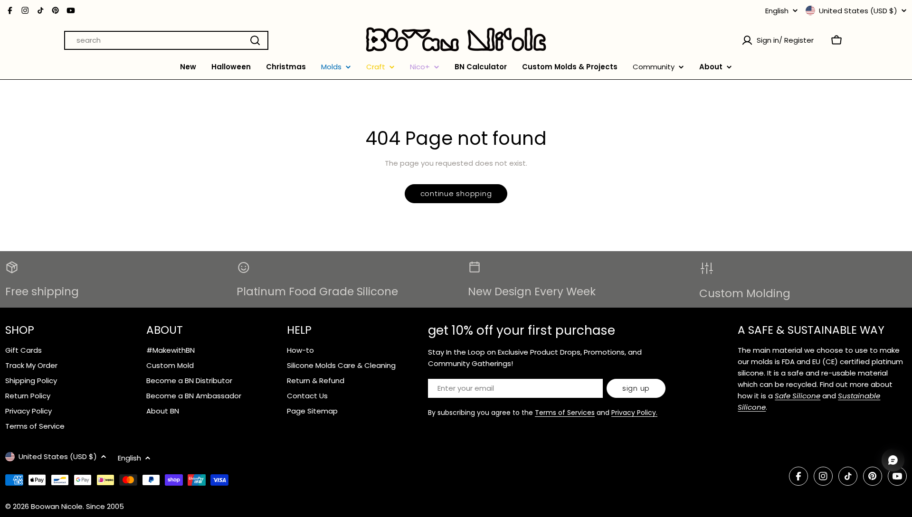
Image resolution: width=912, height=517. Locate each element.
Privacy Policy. (634, 412)
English (776, 10)
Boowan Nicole (57, 506)
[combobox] (166, 40)
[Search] (255, 40)
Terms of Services (565, 412)
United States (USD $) (858, 10)
